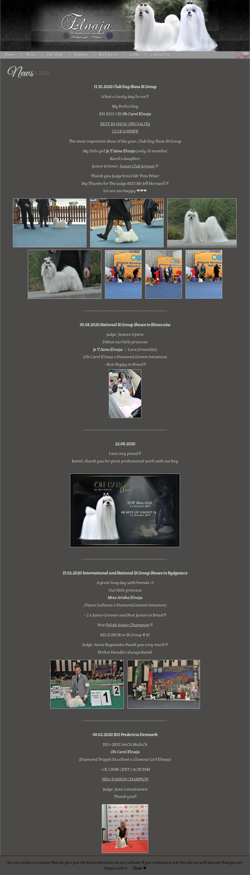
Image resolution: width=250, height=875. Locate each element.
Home (10, 54)
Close (137, 868)
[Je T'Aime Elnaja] (125, 392)
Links (135, 54)
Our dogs (55, 54)
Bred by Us (108, 54)
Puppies (81, 54)
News (31, 54)
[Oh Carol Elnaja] (125, 509)
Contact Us (160, 54)
